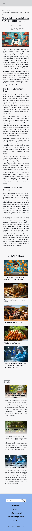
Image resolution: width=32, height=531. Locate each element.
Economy (16, 505)
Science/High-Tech (16, 516)
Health (8, 10)
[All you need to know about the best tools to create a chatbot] (16, 268)
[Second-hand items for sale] (16, 313)
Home (2, 10)
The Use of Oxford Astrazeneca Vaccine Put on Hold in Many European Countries (15, 365)
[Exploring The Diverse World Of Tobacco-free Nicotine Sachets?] (16, 391)
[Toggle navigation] (4, 2)
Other (16, 520)
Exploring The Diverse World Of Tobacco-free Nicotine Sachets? (16, 395)
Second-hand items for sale (13, 322)
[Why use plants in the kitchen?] (16, 427)
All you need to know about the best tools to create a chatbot (14, 278)
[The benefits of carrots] (16, 333)
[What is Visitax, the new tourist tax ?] (16, 290)
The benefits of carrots (12, 343)
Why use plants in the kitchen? (16, 429)
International (16, 513)
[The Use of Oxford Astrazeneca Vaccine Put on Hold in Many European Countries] (16, 354)
